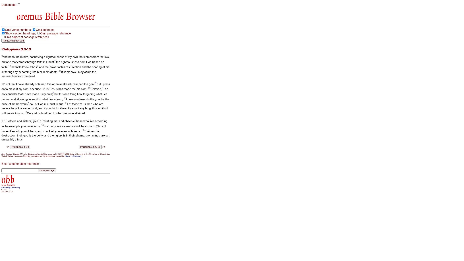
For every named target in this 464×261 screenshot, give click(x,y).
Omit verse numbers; (18, 29)
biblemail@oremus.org (10, 188)
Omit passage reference (55, 33)
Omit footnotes (45, 29)
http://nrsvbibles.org (73, 156)
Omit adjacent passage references (27, 37)
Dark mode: (8, 4)
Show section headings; (20, 33)
